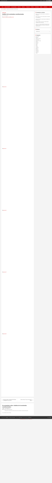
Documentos (37, 39)
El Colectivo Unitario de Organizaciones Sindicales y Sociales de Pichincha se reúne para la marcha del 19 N (42, 25)
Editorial (37, 41)
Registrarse (44, 0)
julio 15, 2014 (4, 15)
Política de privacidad (12, 479)
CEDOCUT (7, 479)
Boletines (37, 37)
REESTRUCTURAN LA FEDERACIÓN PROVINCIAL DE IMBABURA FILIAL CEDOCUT (9, 462)
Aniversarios (37, 36)
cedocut (7, 15)
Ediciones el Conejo (38, 40)
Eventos (37, 43)
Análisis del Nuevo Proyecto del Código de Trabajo (26, 462)
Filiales (36, 44)
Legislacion (4, 12)
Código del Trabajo (38, 38)
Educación (37, 42)
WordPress (29, 479)
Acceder (41, 0)
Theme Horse (20, 479)
